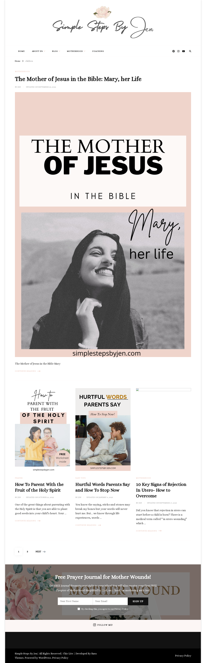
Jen (19, 87)
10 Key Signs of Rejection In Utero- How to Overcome (161, 490)
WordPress (45, 657)
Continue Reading (25, 371)
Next (38, 551)
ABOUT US (37, 51)
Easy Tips (80, 478)
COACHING (98, 51)
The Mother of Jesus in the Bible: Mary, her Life (78, 79)
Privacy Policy (60, 657)
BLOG (55, 51)
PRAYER (19, 478)
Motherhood (75, 51)
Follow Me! (105, 625)
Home (21, 51)
